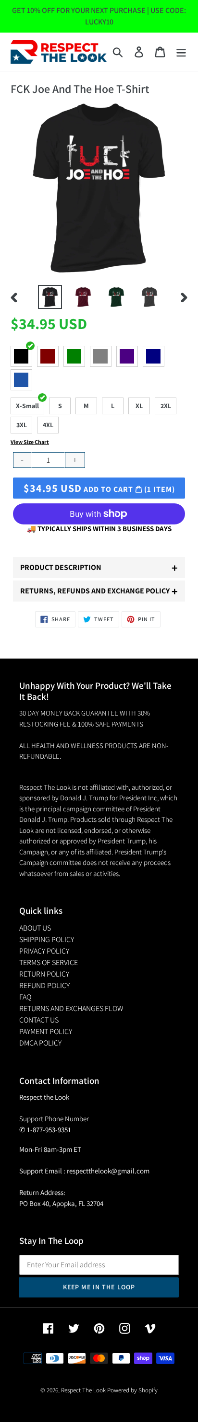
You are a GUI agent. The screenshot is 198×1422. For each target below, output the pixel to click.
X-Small (27, 405)
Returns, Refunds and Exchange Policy (99, 591)
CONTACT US (39, 1020)
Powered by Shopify (132, 1390)
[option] (50, 297)
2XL (166, 405)
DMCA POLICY (40, 1043)
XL (139, 405)
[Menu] (181, 52)
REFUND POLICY (44, 985)
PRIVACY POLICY (44, 951)
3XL (21, 425)
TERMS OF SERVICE (48, 962)
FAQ (25, 997)
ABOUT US (35, 928)
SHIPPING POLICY (46, 939)
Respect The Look (83, 1390)
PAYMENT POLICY (45, 1031)
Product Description (99, 567)
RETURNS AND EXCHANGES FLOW (71, 1008)
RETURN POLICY (44, 974)
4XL (48, 425)
